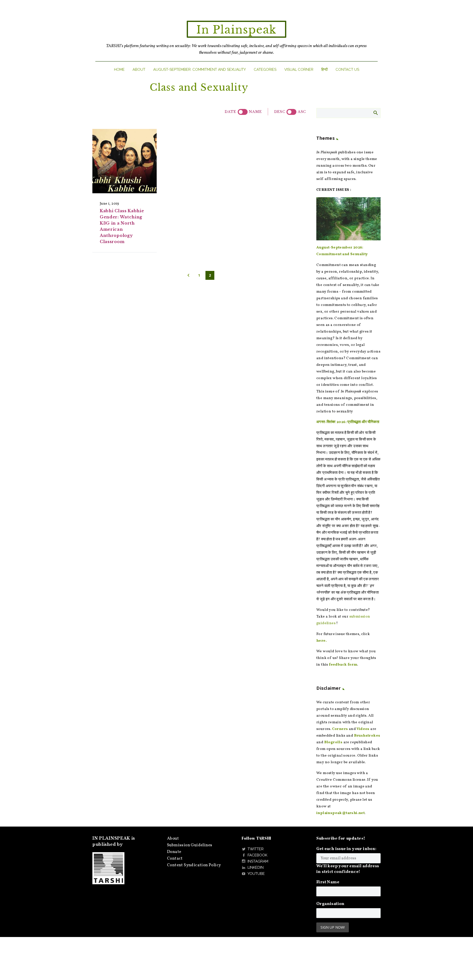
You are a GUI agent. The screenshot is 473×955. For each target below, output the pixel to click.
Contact (175, 858)
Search (375, 112)
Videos (362, 729)
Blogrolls (333, 742)
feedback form (343, 664)
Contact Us (347, 69)
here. (321, 640)
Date (230, 111)
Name (255, 111)
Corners (340, 729)
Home (119, 69)
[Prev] (188, 275)
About (139, 69)
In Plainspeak (236, 29)
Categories (265, 69)
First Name (327, 882)
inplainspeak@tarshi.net (340, 813)
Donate (174, 852)
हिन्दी (324, 69)
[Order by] (243, 112)
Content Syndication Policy (194, 865)
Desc (279, 111)
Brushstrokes (367, 735)
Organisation (330, 904)
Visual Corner (298, 69)
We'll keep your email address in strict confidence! (347, 869)
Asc (302, 111)
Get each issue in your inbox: (346, 849)
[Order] (291, 112)
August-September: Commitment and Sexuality (199, 69)
